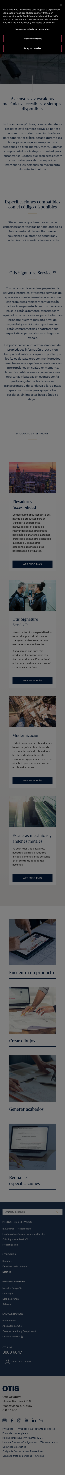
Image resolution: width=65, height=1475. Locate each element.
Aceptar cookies (32, 48)
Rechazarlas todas (32, 38)
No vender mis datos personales (33, 29)
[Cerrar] (61, 4)
